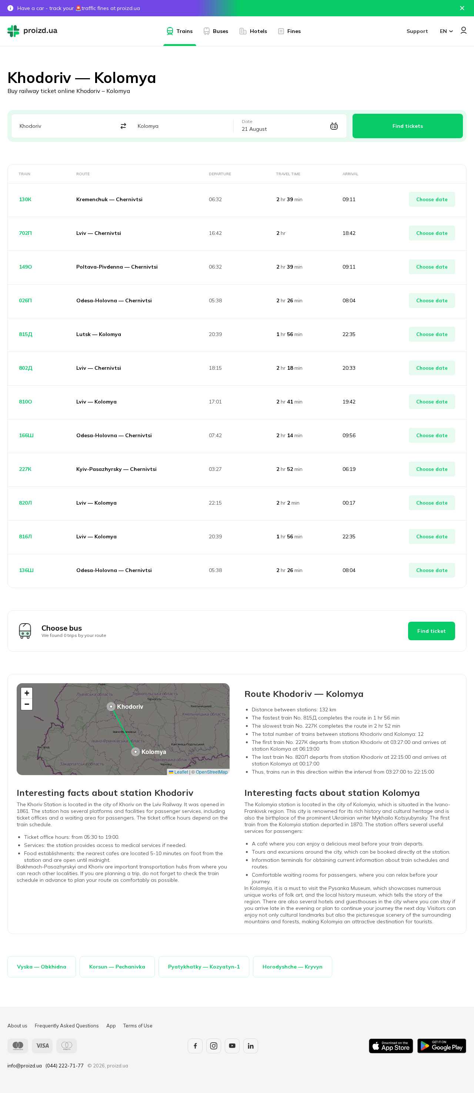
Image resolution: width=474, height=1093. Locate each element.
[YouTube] (232, 1046)
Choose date (432, 199)
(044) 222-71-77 (65, 1066)
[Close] (462, 8)
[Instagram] (213, 1046)
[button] (111, 706)
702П (25, 233)
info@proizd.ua (24, 1066)
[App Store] (391, 1046)
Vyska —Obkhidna (41, 966)
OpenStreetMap (212, 771)
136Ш (26, 570)
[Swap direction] (123, 126)
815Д (26, 334)
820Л (25, 502)
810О (25, 401)
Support (417, 31)
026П (25, 300)
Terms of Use (138, 1026)
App (111, 1026)
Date (247, 121)
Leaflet (180, 771)
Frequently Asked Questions (67, 1026)
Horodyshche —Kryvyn (293, 966)
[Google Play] (442, 1046)
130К (25, 199)
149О (25, 266)
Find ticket (431, 631)
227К (25, 469)
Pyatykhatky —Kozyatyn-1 (204, 966)
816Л (25, 536)
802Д (26, 368)
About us (17, 1026)
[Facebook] (195, 1046)
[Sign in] (464, 30)
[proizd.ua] (34, 31)
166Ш (26, 435)
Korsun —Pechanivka (117, 966)
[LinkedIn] (250, 1046)
